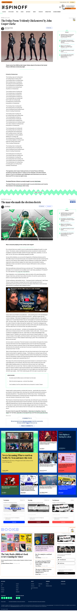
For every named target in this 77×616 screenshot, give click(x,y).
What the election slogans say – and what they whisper (21, 381)
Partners (2, 589)
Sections (28, 11)
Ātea (17, 11)
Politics (4, 11)
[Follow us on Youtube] (7, 598)
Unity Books (37, 181)
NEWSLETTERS (66, 533)
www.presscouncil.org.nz (15, 606)
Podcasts (41, 11)
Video (2, 583)
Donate (47, 583)
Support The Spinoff (7, 2)
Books (22, 11)
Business (17, 591)
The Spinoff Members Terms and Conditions (17, 601)
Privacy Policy (3, 601)
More (34, 11)
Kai (1, 585)
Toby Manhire (7, 206)
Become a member (57, 11)
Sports (17, 587)
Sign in (73, 2)
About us (32, 585)
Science (2, 591)
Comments (49, 206)
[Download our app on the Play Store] (19, 598)
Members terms (49, 585)
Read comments (27, 425)
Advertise (40, 583)
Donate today (68, 8)
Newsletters (48, 11)
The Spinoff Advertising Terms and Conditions (36, 601)
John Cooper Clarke (9, 27)
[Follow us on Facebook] (2, 598)
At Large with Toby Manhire (22, 271)
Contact (32, 583)
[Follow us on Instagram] (9, 598)
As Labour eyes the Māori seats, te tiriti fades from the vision (22, 377)
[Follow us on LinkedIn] (11, 598)
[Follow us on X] (4, 598)
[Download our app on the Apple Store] (17, 598)
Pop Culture (10, 11)
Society (17, 583)
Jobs (39, 585)
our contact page (50, 605)
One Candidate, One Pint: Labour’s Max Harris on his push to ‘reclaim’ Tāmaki (26, 384)
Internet (2, 587)
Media (17, 589)
